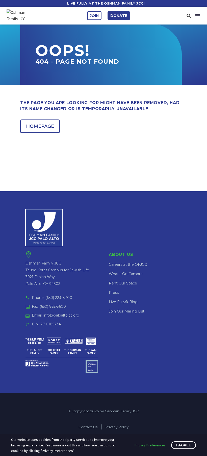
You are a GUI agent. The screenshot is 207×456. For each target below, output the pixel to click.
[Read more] (189, 15)
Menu (197, 15)
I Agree (183, 445)
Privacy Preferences (150, 445)
